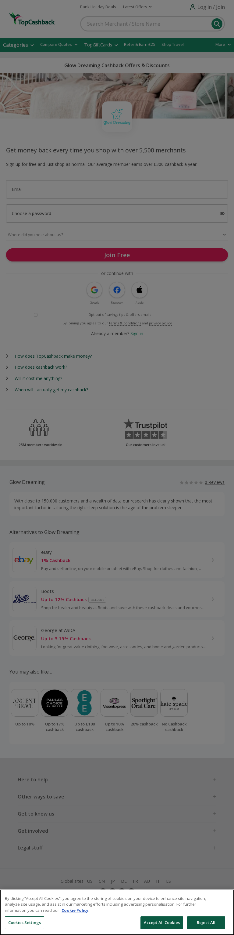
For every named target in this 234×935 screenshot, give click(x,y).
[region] (117, 912)
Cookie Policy (75, 910)
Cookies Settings (24, 922)
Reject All (206, 922)
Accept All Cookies (162, 922)
